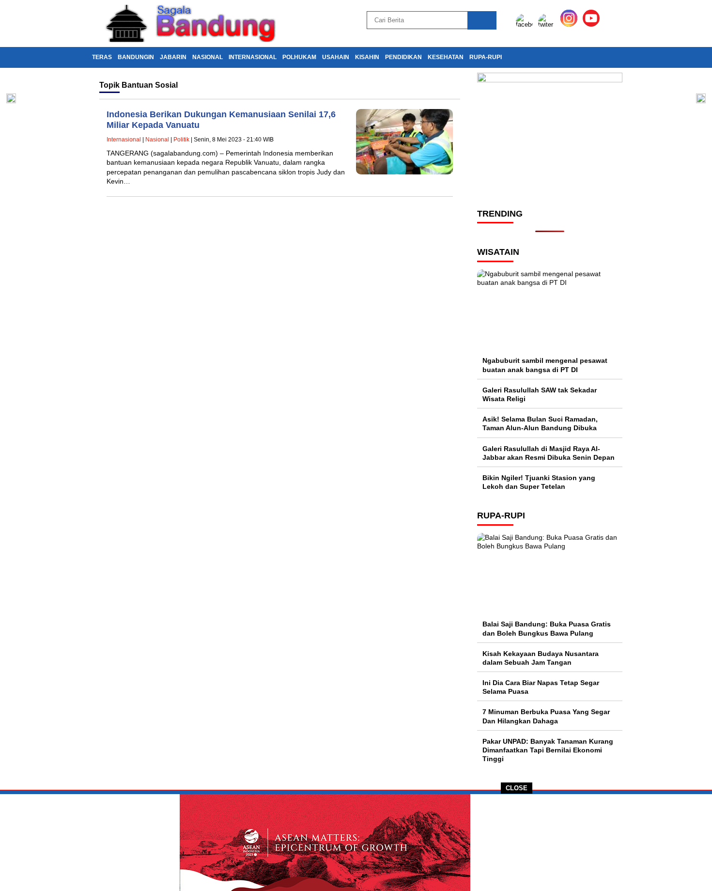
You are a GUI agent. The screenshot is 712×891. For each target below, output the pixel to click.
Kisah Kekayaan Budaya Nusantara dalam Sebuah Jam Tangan (540, 658)
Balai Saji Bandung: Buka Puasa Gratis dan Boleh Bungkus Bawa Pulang (546, 628)
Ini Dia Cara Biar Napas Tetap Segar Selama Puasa (540, 687)
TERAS (102, 57)
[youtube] (593, 24)
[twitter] (548, 24)
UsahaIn (335, 57)
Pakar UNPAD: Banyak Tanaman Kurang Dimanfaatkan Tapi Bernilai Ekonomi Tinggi (547, 750)
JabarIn (173, 57)
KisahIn (367, 57)
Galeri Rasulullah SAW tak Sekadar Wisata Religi (539, 394)
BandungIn (136, 57)
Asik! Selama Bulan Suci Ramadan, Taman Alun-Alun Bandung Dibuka (540, 423)
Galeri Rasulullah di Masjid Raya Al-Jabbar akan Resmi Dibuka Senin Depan (548, 453)
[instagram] (570, 24)
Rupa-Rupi (485, 57)
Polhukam (299, 57)
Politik (181, 139)
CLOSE (516, 788)
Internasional (253, 57)
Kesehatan (446, 57)
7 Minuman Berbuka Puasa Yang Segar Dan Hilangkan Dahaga (546, 716)
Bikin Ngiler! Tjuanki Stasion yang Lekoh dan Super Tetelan (538, 482)
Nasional (207, 57)
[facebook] (526, 24)
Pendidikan (403, 57)
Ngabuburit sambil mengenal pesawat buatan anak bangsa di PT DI (544, 365)
